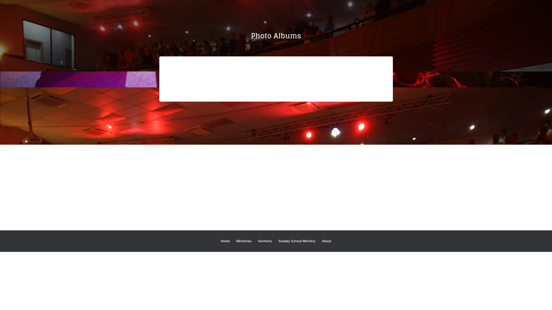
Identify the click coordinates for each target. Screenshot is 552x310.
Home (225, 241)
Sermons (265, 241)
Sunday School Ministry (296, 241)
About (326, 241)
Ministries (244, 241)
